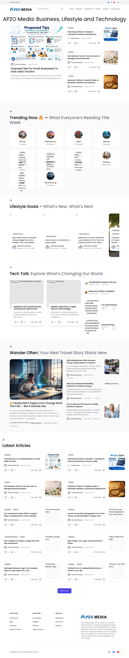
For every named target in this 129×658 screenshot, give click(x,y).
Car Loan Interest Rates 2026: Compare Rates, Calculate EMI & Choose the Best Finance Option (109, 305)
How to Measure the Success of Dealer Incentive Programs (82, 405)
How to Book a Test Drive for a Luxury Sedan (57, 241)
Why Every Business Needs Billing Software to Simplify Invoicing (80, 384)
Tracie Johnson (36, 423)
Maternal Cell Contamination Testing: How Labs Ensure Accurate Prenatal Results (27, 308)
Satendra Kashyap (20, 64)
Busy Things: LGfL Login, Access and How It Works (85, 542)
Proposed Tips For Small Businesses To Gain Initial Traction (34, 70)
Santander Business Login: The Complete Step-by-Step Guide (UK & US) (21, 569)
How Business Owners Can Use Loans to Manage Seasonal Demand (83, 57)
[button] (118, 2)
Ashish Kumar (75, 38)
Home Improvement (11, 537)
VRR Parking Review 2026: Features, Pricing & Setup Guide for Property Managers (81, 361)
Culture (70, 76)
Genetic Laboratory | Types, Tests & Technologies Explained (63, 308)
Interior (22, 537)
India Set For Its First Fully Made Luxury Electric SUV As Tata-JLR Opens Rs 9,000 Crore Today (91, 240)
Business (8, 455)
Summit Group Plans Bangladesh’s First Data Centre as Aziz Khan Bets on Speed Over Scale (109, 325)
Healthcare (15, 282)
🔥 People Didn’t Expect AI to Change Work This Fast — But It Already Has (36, 405)
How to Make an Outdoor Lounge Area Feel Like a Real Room (21, 542)
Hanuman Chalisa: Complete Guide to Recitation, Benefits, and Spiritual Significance (83, 81)
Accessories (116, 230)
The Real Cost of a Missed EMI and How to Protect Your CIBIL (85, 569)
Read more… (64, 591)
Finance (70, 28)
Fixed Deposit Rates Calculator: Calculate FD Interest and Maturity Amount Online (81, 33)
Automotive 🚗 (18, 234)
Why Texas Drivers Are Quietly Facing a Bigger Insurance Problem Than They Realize (24, 240)
